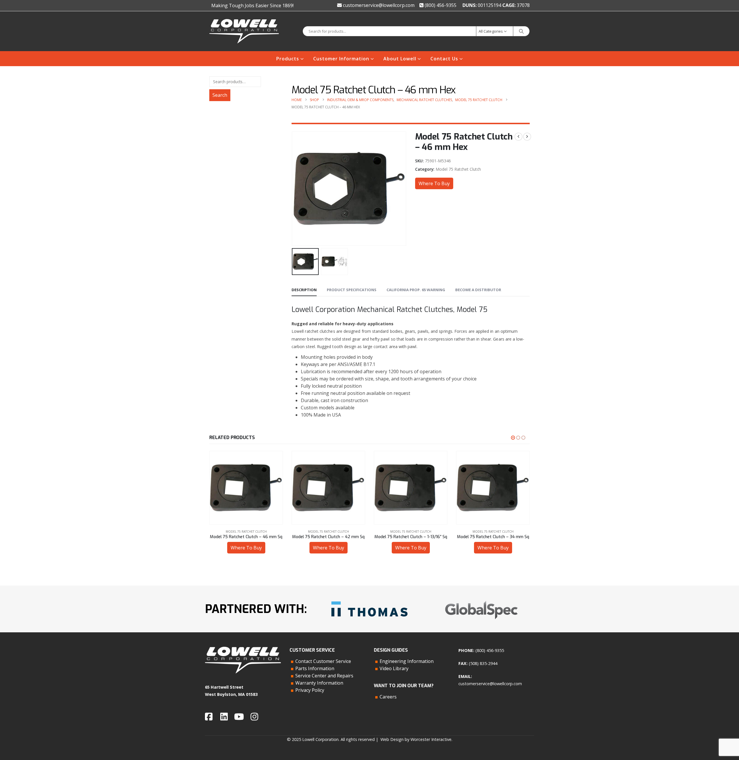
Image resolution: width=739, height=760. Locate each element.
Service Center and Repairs (324, 675)
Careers (388, 697)
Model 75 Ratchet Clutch (458, 169)
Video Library (394, 668)
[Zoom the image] (369, 599)
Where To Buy (434, 183)
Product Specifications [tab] (351, 289)
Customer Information (341, 58)
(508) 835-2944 (483, 663)
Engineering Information (407, 661)
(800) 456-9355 (439, 5)
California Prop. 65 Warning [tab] (416, 289)
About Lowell (399, 58)
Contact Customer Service (323, 661)
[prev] (518, 137)
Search (219, 95)
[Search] (521, 31)
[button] (293, 188)
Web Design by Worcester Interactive (415, 739)
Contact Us (444, 58)
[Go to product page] (246, 487)
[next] (527, 137)
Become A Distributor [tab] (478, 289)
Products (287, 58)
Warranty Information (319, 683)
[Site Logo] (244, 31)
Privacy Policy (309, 690)
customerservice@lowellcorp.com (378, 5)
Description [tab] (304, 289)
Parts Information (314, 668)
